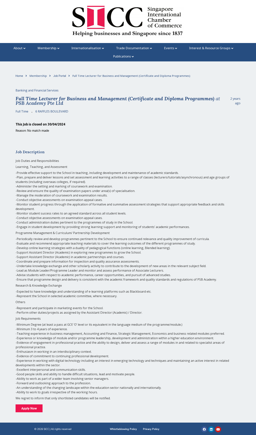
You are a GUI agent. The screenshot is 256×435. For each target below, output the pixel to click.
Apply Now (29, 408)
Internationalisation (86, 48)
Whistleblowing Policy (123, 429)
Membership (46, 48)
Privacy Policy (151, 429)
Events (169, 48)
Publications (122, 56)
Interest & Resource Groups (209, 48)
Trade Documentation (132, 48)
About (17, 48)
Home (20, 76)
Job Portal (60, 76)
